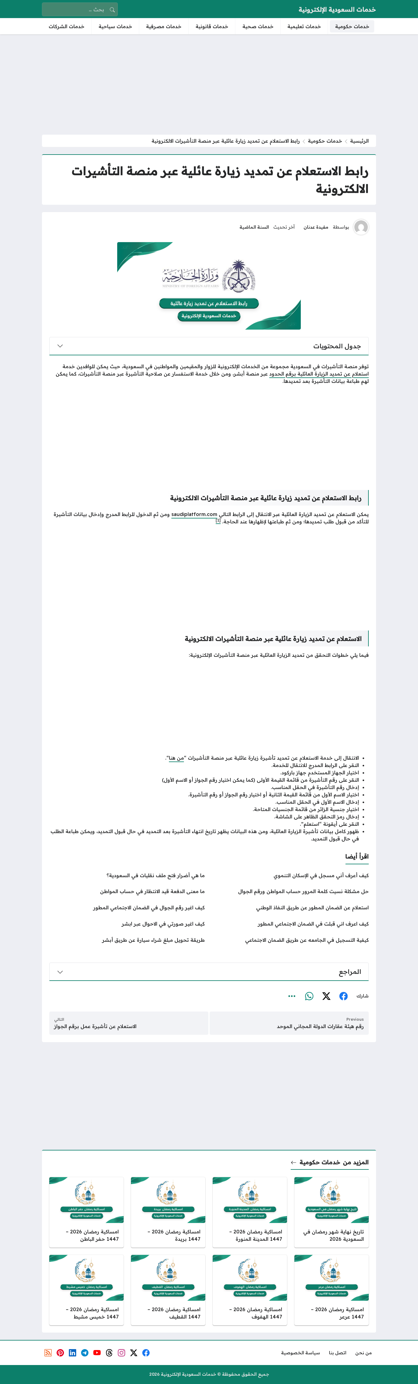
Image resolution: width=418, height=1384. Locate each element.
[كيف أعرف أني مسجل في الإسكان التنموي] (291, 875)
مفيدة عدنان (316, 227)
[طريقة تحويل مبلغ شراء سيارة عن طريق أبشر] (127, 940)
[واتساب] (309, 996)
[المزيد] (291, 996)
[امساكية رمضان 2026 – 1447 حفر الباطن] (86, 1212)
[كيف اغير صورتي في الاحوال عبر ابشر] (127, 923)
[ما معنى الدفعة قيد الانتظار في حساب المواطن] (127, 891)
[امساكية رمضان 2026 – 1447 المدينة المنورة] (250, 1212)
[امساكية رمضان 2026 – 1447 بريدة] (168, 1212)
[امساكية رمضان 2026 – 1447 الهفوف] (250, 1290)
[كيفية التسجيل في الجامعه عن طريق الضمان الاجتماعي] (291, 940)
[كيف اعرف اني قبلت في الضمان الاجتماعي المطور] (291, 923)
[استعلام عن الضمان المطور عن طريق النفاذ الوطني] (291, 907)
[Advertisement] (209, 84)
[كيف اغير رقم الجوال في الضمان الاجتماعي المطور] (127, 907)
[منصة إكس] (326, 996)
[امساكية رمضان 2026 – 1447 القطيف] (168, 1290)
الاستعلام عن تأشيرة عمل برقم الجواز (95, 1026)
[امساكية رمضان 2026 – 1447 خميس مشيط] (86, 1290)
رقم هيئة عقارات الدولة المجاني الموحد (320, 1026)
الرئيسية (359, 141)
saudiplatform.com (194, 514)
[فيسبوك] (343, 996)
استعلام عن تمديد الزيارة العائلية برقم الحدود (319, 374)
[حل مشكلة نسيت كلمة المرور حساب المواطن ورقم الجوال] (291, 891)
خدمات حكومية (325, 141)
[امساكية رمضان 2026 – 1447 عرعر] (331, 1290)
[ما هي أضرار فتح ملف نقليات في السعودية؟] (127, 875)
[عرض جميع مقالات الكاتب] (361, 227)
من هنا (176, 758)
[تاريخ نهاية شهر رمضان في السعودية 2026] (331, 1212)
